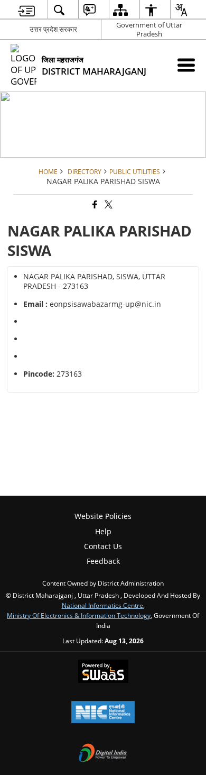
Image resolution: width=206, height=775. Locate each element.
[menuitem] (26, 10)
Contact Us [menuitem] (103, 546)
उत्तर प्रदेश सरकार (53, 29)
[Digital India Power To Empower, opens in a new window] (103, 753)
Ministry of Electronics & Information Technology (79, 615)
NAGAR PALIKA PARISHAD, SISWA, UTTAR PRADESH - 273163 (94, 281)
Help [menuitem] (103, 531)
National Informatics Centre (102, 605)
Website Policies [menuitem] (103, 516)
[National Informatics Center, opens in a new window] (103, 713)
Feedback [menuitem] (103, 561)
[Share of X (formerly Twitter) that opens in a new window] (108, 205)
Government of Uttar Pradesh (149, 29)
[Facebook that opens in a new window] (94, 205)
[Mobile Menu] (186, 65)
